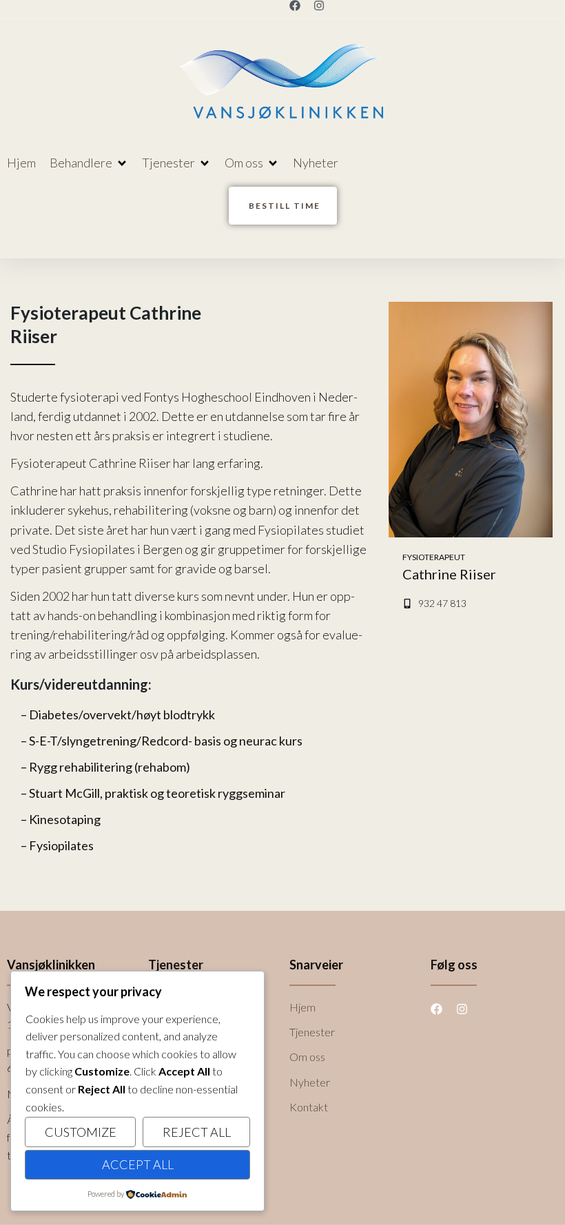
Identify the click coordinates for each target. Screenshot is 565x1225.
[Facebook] (294, 5)
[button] (89, 163)
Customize (80, 1132)
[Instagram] (319, 5)
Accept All (138, 1164)
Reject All (197, 1132)
